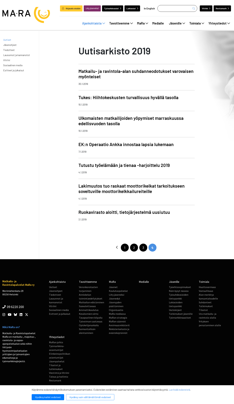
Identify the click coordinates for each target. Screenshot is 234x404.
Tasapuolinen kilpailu (90, 317)
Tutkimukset (206, 306)
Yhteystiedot (217, 23)
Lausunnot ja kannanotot (16, 54)
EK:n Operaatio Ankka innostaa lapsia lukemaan (126, 144)
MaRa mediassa (117, 313)
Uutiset (7, 39)
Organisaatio (116, 310)
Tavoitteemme (119, 23)
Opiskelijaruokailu (89, 325)
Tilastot (203, 310)
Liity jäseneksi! (92, 8)
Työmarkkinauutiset (180, 317)
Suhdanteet (205, 302)
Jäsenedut (114, 298)
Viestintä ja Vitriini (59, 372)
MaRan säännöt (117, 321)
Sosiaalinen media (12, 65)
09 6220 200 (15, 307)
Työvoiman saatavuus (90, 321)
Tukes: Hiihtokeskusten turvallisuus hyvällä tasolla (128, 97)
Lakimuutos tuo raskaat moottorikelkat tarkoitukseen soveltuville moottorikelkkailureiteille (131, 188)
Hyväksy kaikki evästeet (48, 397)
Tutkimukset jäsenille (181, 313)
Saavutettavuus (87, 306)
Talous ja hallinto (58, 376)
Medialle (158, 23)
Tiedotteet (9, 49)
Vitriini (205, 8)
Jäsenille (175, 23)
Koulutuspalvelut (118, 290)
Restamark (221, 8)
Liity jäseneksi (116, 294)
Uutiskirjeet (175, 310)
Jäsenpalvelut (56, 361)
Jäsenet (113, 287)
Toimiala (195, 23)
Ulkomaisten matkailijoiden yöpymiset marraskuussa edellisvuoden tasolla (131, 120)
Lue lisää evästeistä (179, 389)
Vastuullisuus (206, 290)
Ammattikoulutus (89, 310)
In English (149, 8)
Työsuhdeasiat (111, 8)
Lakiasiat (131, 8)
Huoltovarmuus (207, 287)
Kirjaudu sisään (72, 8)
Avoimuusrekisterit (119, 325)
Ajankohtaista (92, 23)
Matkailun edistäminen (91, 302)
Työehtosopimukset (180, 287)
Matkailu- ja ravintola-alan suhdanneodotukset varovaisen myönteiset (136, 73)
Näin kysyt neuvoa (178, 290)
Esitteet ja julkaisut (13, 70)
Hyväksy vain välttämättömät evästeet (90, 397)
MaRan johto (56, 342)
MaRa (141, 23)
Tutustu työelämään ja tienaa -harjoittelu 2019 (124, 165)
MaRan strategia (118, 317)
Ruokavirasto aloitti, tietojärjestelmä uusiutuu (124, 212)
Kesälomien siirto (88, 313)
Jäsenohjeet (10, 44)
